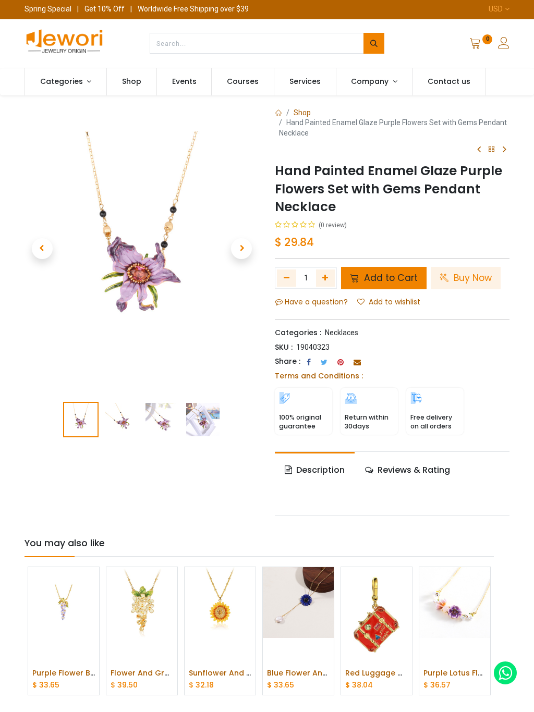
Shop (302, 112)
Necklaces (341, 332)
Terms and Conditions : (319, 376)
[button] (42, 248)
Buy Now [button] (471, 278)
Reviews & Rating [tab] (412, 470)
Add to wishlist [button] (394, 302)
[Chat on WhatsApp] (505, 673)
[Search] (373, 43)
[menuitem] (131, 81)
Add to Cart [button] (389, 278)
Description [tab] (319, 470)
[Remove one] (286, 277)
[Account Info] (503, 44)
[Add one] (325, 277)
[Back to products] (492, 149)
